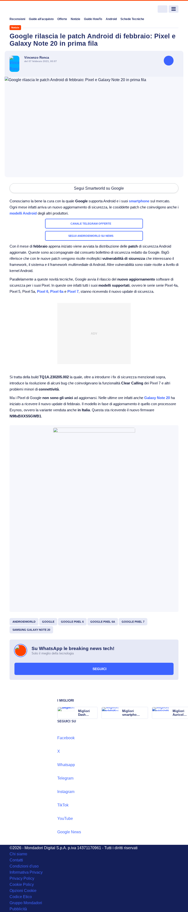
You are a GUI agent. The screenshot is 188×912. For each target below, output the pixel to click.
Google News (69, 832)
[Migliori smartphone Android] (144, 713)
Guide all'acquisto (41, 19)
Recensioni (17, 19)
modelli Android (23, 213)
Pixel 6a (56, 291)
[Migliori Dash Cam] (93, 713)
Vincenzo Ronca (36, 57)
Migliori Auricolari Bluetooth (180, 713)
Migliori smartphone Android (131, 713)
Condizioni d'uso (24, 866)
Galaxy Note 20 (157, 398)
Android (111, 19)
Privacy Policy (22, 878)
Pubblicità (18, 909)
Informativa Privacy (26, 872)
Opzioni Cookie (23, 891)
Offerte (62, 19)
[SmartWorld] (28, 9)
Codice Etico (21, 897)
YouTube (65, 818)
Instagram (65, 792)
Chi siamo (18, 854)
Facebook (66, 738)
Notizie (75, 19)
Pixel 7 (73, 291)
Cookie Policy (22, 884)
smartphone (139, 201)
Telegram (65, 778)
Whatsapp (66, 765)
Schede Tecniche (132, 19)
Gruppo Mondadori (26, 903)
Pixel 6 (42, 291)
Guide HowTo (93, 19)
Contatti (16, 860)
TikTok (63, 805)
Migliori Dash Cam (84, 713)
